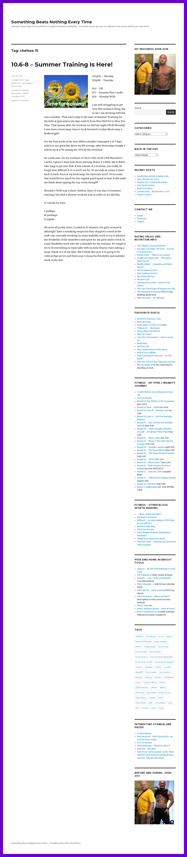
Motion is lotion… (145, 188)
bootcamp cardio (144, 662)
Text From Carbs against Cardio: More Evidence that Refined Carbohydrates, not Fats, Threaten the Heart (155, 755)
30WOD (139, 636)
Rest (160, 697)
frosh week (151, 672)
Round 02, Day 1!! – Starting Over (152, 410)
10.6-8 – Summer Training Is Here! (62, 64)
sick (170, 703)
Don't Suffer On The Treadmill (151, 325)
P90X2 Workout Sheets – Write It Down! (156, 608)
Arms (161, 636)
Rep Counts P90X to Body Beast (152, 349)
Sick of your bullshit (146, 352)
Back (169, 636)
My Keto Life (143, 279)
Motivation (142, 343)
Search (138, 108)
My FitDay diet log (146, 276)
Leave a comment (20, 100)
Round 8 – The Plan (146, 749)
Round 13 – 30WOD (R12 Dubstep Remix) (156, 478)
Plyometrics (141, 697)
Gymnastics (164, 672)
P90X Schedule (144, 584)
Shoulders (160, 703)
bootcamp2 (141, 652)
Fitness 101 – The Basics (148, 328)
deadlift (139, 672)
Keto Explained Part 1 (147, 270)
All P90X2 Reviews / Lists (149, 319)
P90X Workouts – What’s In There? (153, 745)
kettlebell (169, 677)
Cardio (139, 667)
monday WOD (18, 96)
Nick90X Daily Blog (146, 526)
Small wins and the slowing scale (153, 176)
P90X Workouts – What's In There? (153, 596)
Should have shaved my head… (151, 538)
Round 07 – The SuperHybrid (151, 450)
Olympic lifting (150, 682)
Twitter (140, 221)
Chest (158, 667)
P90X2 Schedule (145, 605)
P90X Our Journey (145, 529)
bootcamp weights (164, 662)
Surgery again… (144, 194)
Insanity (148, 677)
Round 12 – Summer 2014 (149, 471)
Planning (140, 692)
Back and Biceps (144, 641)
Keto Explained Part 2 (147, 273)
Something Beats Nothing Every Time (51, 21)
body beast (150, 646)
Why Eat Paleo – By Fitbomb (150, 298)
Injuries (139, 677)
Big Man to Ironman (146, 517)
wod (153, 708)
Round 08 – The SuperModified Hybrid (155, 453)
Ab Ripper (151, 636)
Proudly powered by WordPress (65, 843)
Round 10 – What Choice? (149, 462)
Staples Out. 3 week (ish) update (152, 182)
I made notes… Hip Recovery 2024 (153, 191)
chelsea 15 (16, 90)
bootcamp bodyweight (161, 657)
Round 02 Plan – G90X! (148, 407)
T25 (137, 708)
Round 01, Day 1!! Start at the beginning (155, 401)
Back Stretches (144, 322)
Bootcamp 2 (156, 652)
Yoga (161, 708)
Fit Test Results (144, 398)
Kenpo (158, 677)
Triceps (145, 708)
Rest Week (141, 703)
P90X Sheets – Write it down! (151, 590)
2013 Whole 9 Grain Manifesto (151, 246)
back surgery (161, 641)
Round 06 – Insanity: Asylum (151, 447)
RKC (151, 703)
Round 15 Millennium (147, 487)
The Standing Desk (146, 365)
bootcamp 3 (141, 657)
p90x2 (162, 682)
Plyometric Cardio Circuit (158, 692)
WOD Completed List (147, 612)
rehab (152, 697)
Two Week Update (146, 185)
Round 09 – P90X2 (146, 459)
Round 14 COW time (146, 484)
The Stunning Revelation (149, 292)
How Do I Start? (144, 334)
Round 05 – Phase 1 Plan (148, 438)
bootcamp (163, 646)
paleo (163, 687)
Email (140, 215)
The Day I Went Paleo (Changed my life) (156, 288)
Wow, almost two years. (148, 179)
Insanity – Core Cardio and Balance (154, 578)
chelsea (148, 667)
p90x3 (154, 687)
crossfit (167, 667)
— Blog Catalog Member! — (150, 514)
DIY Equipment (144, 575)
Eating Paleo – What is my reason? (153, 255)
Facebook (141, 218)
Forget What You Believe (148, 331)
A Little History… (145, 733)
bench (139, 646)
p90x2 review (142, 687)
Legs (138, 682)
